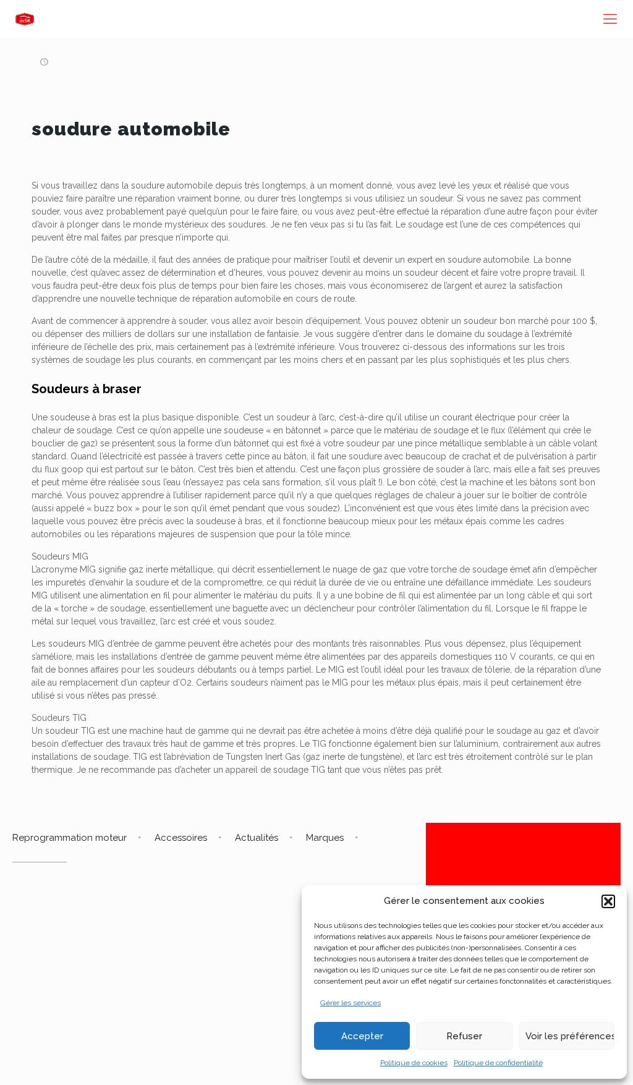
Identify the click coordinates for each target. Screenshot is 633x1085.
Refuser (464, 1036)
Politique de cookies (414, 1062)
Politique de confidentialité (498, 1062)
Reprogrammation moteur (69, 837)
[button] (608, 901)
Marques (325, 837)
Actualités (256, 837)
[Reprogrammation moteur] (24, 18)
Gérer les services (350, 1002)
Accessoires (181, 837)
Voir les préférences (569, 1036)
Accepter (362, 1036)
